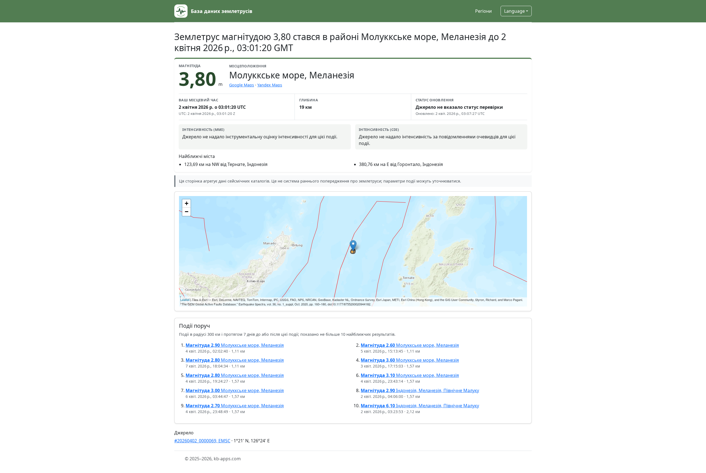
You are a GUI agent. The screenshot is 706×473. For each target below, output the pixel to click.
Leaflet (184, 299)
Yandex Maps (269, 85)
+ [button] (186, 203)
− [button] (186, 211)
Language (514, 11)
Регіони (483, 11)
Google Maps (241, 85)
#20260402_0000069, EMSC (202, 441)
